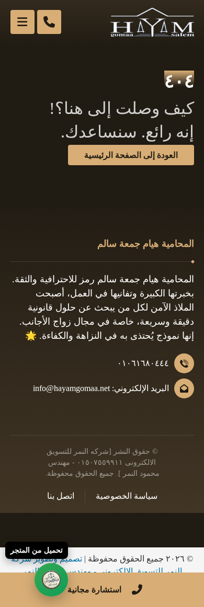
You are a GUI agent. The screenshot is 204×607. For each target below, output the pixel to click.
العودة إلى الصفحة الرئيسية (131, 155)
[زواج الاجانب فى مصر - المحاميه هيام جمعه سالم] (152, 22)
